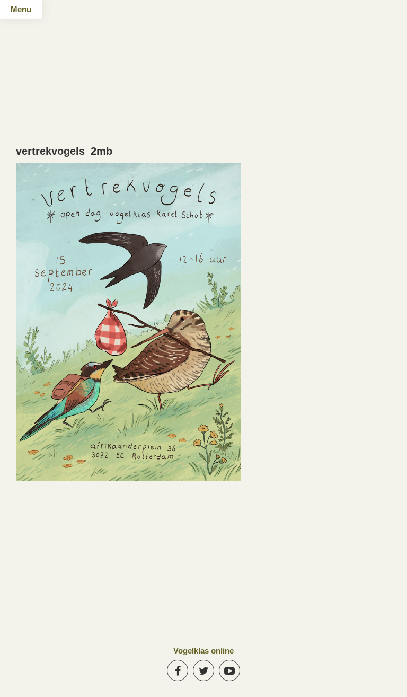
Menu (21, 9)
